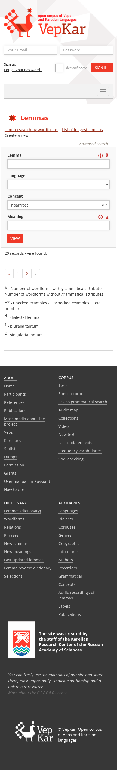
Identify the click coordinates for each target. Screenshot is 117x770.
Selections (13, 576)
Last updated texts (75, 442)
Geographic (69, 543)
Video (64, 426)
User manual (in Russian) (27, 481)
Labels (64, 606)
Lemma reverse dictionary (27, 568)
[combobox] (58, 205)
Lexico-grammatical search (83, 401)
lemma (15, 155)
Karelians (12, 440)
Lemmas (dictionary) (22, 510)
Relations (12, 527)
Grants (10, 473)
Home (9, 386)
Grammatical (70, 576)
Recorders (68, 568)
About (10, 377)
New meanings (17, 551)
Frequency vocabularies (80, 450)
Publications (15, 410)
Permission (14, 465)
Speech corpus (72, 393)
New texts (67, 434)
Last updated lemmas (24, 559)
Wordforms (14, 519)
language (16, 175)
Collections (68, 418)
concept (15, 196)
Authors (66, 559)
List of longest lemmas (82, 129)
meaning (15, 216)
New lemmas (16, 543)
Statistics (12, 448)
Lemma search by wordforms (31, 129)
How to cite (14, 489)
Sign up (10, 64)
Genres (65, 535)
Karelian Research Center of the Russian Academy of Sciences (71, 644)
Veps (8, 432)
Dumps (10, 456)
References (14, 402)
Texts (63, 385)
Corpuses (67, 527)
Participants (15, 394)
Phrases (11, 535)
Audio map (68, 410)
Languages (68, 510)
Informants (69, 551)
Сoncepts (67, 584)
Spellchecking (71, 459)
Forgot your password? (23, 69)
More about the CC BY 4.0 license (37, 692)
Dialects (66, 519)
